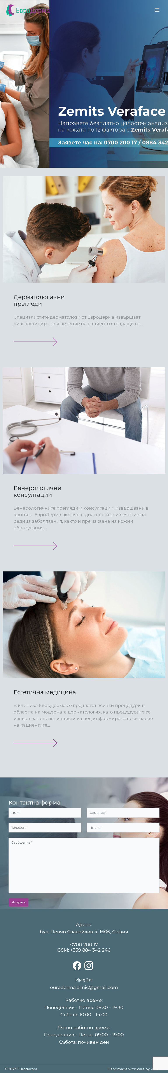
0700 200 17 (84, 944)
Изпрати (18, 902)
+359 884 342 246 (90, 950)
